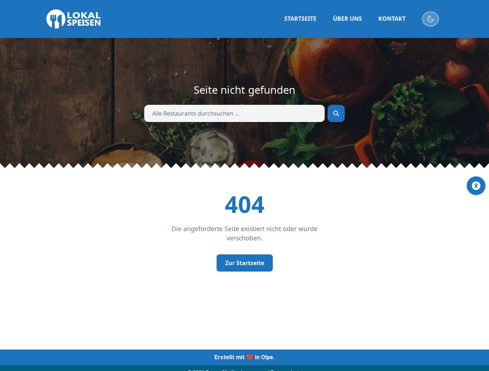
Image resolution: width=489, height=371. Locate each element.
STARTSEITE (300, 19)
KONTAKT (392, 19)
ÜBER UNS (347, 19)
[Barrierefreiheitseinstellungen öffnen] (476, 185)
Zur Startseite (244, 263)
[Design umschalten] (430, 18)
